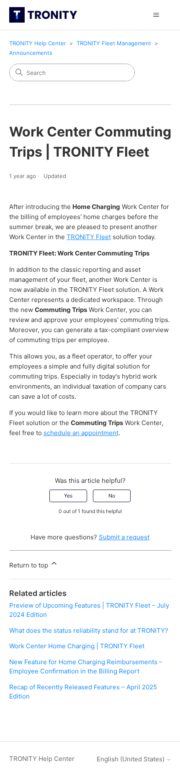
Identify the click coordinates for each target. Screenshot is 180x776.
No (111, 495)
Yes (68, 495)
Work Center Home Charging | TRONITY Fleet (76, 646)
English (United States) (131, 759)
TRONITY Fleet (89, 237)
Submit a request (124, 537)
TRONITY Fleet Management (114, 43)
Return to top (29, 565)
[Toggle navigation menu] (156, 15)
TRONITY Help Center (37, 43)
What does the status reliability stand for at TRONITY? (88, 630)
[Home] (43, 15)
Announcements (30, 52)
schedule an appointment (81, 433)
